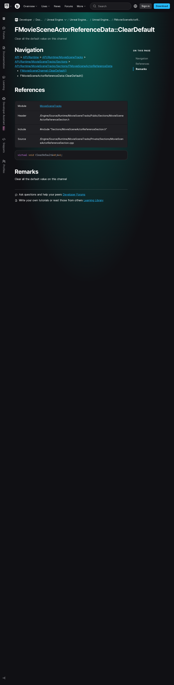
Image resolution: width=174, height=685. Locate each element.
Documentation (39, 19)
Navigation (142, 58)
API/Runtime (31, 57)
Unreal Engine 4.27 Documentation (79, 19)
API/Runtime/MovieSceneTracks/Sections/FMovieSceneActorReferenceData (63, 66)
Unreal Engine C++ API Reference (101, 19)
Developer (26, 19)
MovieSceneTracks (51, 105)
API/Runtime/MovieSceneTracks (62, 57)
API (17, 57)
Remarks (141, 69)
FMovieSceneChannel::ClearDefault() (43, 70)
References (142, 63)
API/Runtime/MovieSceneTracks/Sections (41, 61)
